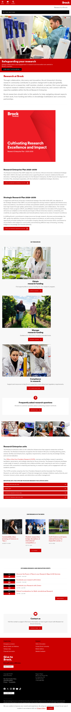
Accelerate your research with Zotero (28, 580)
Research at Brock (60, 7)
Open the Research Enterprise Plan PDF (15, 182)
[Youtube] (17, 689)
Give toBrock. (8, 658)
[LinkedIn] (14, 689)
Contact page (34, 628)
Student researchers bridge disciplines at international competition (33, 540)
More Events (60, 598)
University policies (8, 680)
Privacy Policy (41, 708)
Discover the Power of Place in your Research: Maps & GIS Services (38, 574)
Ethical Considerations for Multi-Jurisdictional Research (34, 591)
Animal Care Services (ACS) (12, 484)
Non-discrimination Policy (10, 679)
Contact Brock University (42, 646)
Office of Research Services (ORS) (14, 497)
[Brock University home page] (66, 2)
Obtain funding (34, 290)
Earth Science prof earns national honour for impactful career (58, 539)
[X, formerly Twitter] (8, 689)
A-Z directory (8, 693)
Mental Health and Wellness (11, 646)
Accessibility (12, 682)
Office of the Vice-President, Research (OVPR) (20, 459)
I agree (50, 708)
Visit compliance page (34, 388)
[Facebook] (5, 689)
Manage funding (34, 339)
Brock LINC (8, 488)
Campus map (7, 649)
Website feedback (40, 651)
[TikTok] (20, 689)
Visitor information (40, 644)
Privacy (5, 682)
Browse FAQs (34, 409)
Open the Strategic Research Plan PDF (15, 228)
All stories (34, 550)
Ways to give (8, 666)
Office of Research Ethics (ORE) (13, 492)
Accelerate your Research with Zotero (28, 585)
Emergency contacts (9, 644)
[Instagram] (11, 689)
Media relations (40, 649)
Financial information (9, 651)
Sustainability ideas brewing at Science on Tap (10, 539)
